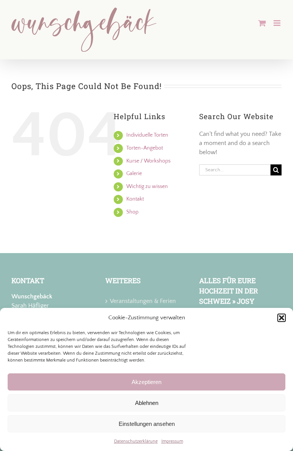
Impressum (172, 441)
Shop (132, 212)
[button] (281, 318)
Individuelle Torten (147, 135)
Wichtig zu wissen (147, 186)
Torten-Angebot (144, 148)
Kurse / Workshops (148, 161)
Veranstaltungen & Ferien (143, 301)
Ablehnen (146, 403)
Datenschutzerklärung (136, 441)
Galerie (134, 174)
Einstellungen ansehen (147, 424)
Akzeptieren (146, 382)
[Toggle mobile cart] (262, 23)
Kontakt (135, 199)
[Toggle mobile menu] (278, 23)
